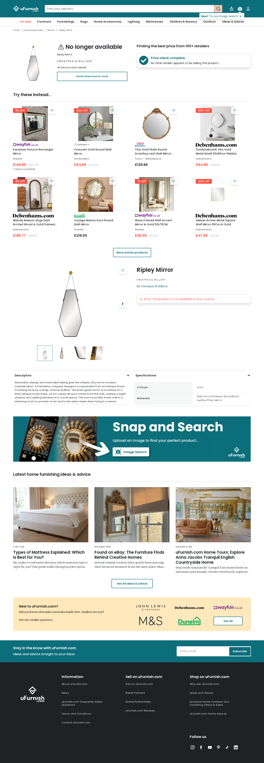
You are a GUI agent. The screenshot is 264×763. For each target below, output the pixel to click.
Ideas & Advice (233, 22)
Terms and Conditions (76, 714)
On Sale (25, 22)
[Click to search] (218, 8)
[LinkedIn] (235, 748)
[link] (34, 123)
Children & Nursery (183, 22)
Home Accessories (107, 22)
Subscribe (240, 651)
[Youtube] (210, 748)
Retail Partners (135, 693)
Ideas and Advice (201, 693)
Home (16, 30)
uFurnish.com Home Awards (208, 714)
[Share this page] (231, 9)
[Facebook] (201, 748)
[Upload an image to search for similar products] (240, 9)
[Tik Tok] (227, 748)
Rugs (84, 22)
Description (23, 375)
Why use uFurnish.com (204, 684)
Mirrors (51, 30)
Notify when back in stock (92, 76)
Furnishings (65, 22)
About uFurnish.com (75, 684)
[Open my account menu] (248, 9)
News (65, 693)
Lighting (134, 22)
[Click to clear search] (210, 8)
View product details (73, 67)
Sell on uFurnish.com (139, 684)
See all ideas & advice (132, 584)
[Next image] (122, 304)
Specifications (145, 375)
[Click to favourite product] (51, 110)
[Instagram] (192, 748)
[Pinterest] (218, 748)
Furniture (44, 22)
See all (228, 621)
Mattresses (154, 22)
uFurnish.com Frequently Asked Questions (82, 703)
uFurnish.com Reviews (140, 710)
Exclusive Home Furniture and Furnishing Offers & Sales (209, 703)
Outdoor (209, 22)
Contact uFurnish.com (76, 722)
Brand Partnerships (138, 702)
